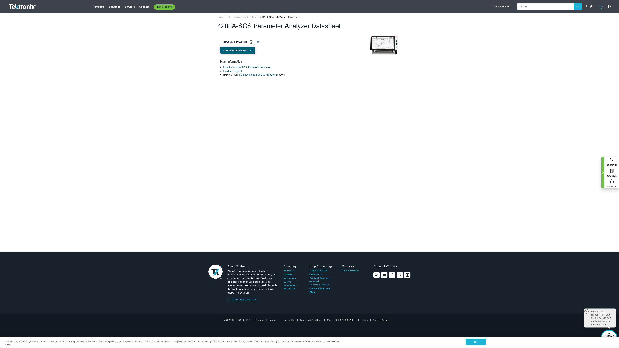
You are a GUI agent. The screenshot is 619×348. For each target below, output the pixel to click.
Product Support (232, 71)
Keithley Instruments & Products (257, 74)
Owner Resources (320, 288)
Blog (312, 292)
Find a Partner (350, 270)
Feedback (363, 320)
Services (130, 6)
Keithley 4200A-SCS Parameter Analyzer (246, 67)
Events (287, 281)
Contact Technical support (320, 279)
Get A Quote (164, 6)
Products (99, 6)
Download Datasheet (235, 41)
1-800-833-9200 (501, 6)
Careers (287, 274)
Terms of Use (288, 320)
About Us (289, 270)
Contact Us (316, 274)
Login (589, 6)
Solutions (114, 6)
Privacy (273, 320)
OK (475, 341)
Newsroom (289, 278)
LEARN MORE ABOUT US (243, 299)
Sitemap (260, 320)
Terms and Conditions (311, 320)
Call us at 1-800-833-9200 (340, 320)
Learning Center (319, 284)
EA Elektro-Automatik (290, 287)
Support (144, 6)
